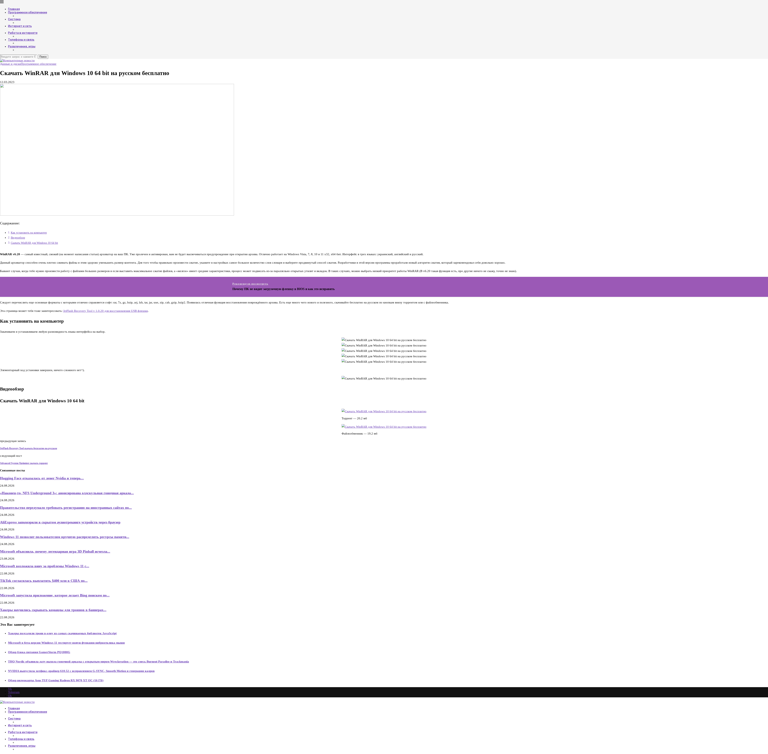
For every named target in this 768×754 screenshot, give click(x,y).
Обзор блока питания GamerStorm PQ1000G (39, 652)
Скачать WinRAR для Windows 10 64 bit (34, 242)
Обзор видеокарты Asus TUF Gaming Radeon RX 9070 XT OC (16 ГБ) (55, 680)
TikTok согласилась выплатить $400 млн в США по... (44, 581)
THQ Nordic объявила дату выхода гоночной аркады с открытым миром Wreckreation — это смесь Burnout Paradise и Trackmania (98, 661)
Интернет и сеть (20, 26)
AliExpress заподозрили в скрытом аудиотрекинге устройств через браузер (60, 522)
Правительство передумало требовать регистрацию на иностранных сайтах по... (66, 508)
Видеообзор (18, 237)
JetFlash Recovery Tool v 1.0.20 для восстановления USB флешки (105, 310)
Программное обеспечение (27, 12)
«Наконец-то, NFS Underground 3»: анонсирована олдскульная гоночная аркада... (67, 493)
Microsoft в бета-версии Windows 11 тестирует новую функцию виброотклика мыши (66, 642)
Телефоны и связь (21, 39)
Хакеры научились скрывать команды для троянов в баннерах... (53, 610)
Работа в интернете (22, 33)
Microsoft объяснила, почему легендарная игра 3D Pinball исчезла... (55, 551)
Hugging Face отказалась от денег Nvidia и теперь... (42, 478)
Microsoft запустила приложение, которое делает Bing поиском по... (55, 595)
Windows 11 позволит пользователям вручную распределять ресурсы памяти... (64, 537)
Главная (14, 9)
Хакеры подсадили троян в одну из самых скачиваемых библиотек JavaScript (62, 633)
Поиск (43, 56)
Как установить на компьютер (29, 232)
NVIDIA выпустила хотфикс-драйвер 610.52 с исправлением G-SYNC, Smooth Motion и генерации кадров (81, 671)
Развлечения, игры (21, 46)
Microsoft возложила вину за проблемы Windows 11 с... (44, 566)
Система (14, 19)
